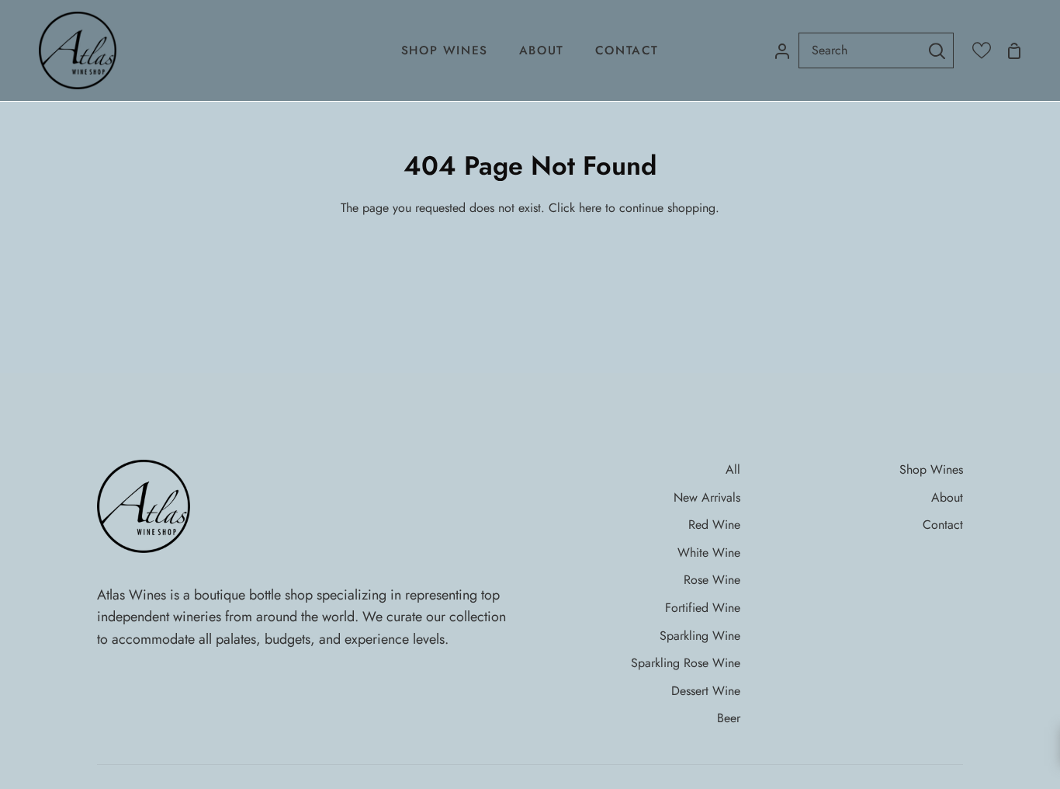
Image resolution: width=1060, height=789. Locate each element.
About (947, 497)
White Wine (708, 552)
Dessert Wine (705, 691)
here (590, 208)
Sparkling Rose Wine (685, 663)
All (733, 469)
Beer (728, 718)
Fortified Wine (702, 608)
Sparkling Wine (700, 636)
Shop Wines (931, 469)
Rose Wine (712, 580)
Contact (943, 525)
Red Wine (714, 525)
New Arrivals (707, 497)
